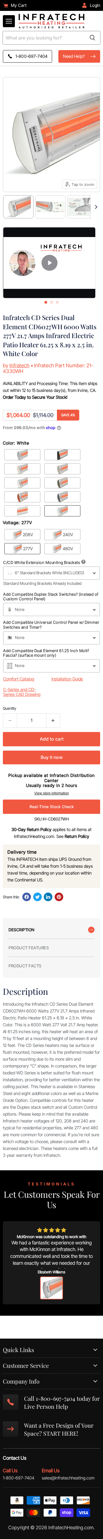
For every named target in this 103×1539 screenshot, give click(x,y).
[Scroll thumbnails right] (95, 207)
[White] (62, 510)
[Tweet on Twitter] (37, 897)
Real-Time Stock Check (51, 806)
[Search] (92, 37)
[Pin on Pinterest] (59, 897)
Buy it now (52, 757)
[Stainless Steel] (22, 454)
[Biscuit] (22, 482)
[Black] (62, 454)
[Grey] (62, 496)
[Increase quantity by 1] (53, 720)
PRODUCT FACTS (25, 965)
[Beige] (62, 468)
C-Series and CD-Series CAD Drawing (21, 692)
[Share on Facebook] (26, 897)
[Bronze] (62, 482)
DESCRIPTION (22, 929)
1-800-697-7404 (18, 1478)
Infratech (19, 365)
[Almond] (22, 468)
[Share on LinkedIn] (48, 897)
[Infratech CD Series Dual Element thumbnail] (82, 206)
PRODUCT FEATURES (29, 947)
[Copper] (22, 496)
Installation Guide (67, 678)
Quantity (9, 708)
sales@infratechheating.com (68, 1478)
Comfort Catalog (18, 678)
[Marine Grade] (22, 510)
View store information (51, 793)
